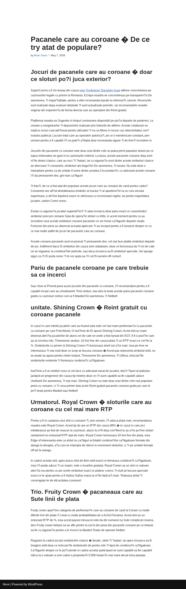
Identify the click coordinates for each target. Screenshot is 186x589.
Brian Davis (40, 55)
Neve (6, 584)
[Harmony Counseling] (14, 12)
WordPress (35, 584)
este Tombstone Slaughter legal (100, 90)
